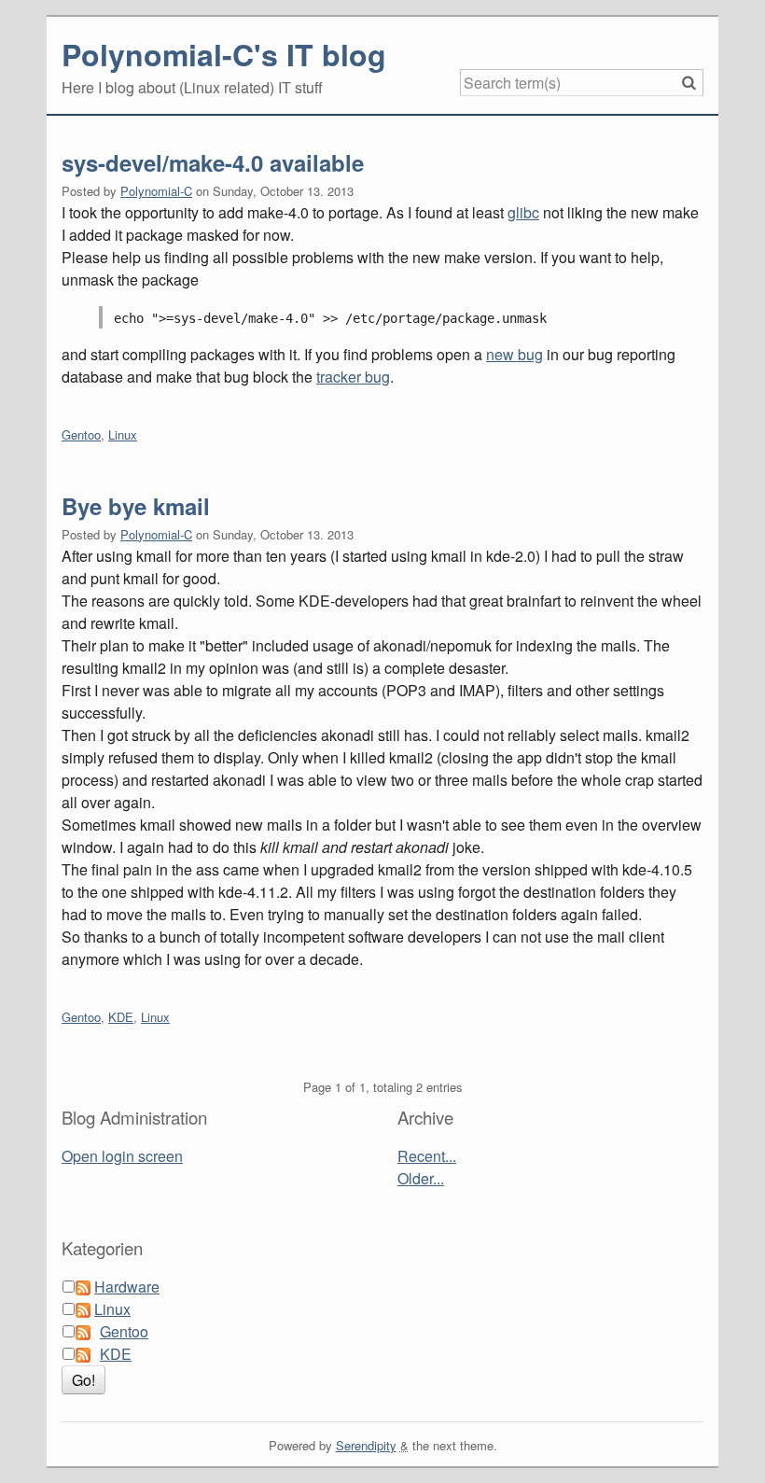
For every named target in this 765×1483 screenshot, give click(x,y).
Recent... (426, 1156)
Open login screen (122, 1156)
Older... (420, 1178)
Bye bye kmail (136, 506)
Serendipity (366, 1445)
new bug (514, 354)
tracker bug (353, 376)
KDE (120, 1017)
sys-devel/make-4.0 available (213, 162)
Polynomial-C (156, 191)
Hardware (127, 1286)
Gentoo (81, 434)
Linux (122, 434)
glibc (523, 212)
